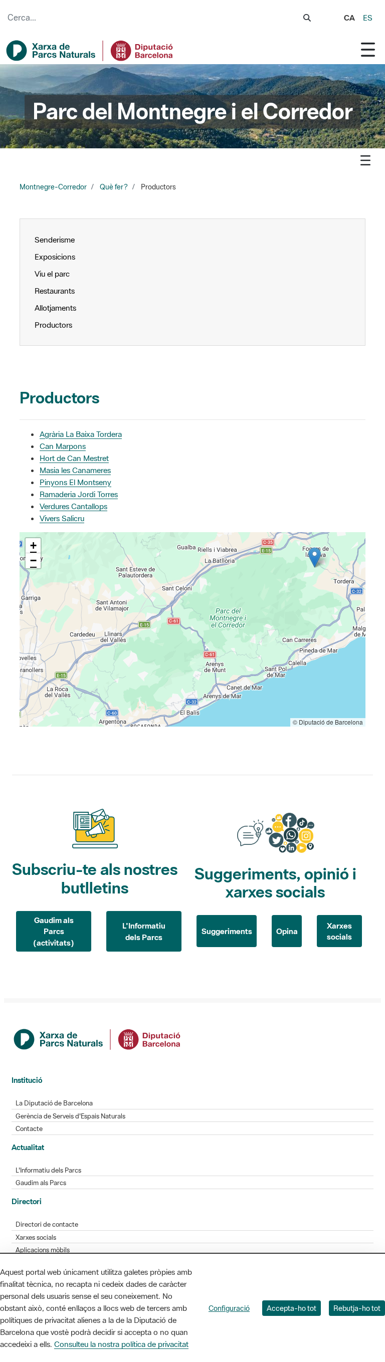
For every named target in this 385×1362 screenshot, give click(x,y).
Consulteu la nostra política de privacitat (121, 1344)
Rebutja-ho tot (356, 1308)
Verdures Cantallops (73, 506)
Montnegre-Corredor (53, 186)
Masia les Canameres (75, 470)
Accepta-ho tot (291, 1308)
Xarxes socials (339, 931)
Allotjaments (55, 308)
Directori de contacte (47, 1224)
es (367, 18)
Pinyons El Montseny (75, 482)
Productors (53, 325)
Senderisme (55, 240)
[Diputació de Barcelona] (98, 1038)
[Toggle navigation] (368, 49)
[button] (314, 557)
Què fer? (114, 186)
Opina (287, 931)
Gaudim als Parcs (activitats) (53, 931)
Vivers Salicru (62, 518)
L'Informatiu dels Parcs (143, 931)
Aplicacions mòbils (43, 1250)
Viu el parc (52, 274)
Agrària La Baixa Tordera (81, 434)
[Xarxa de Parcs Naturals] (90, 51)
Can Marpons (63, 446)
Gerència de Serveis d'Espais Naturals (70, 1116)
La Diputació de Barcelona (54, 1103)
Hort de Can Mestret (74, 458)
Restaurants (55, 291)
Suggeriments (227, 931)
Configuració (229, 1308)
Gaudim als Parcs (41, 1183)
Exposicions (56, 257)
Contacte (29, 1128)
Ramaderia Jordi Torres (79, 494)
